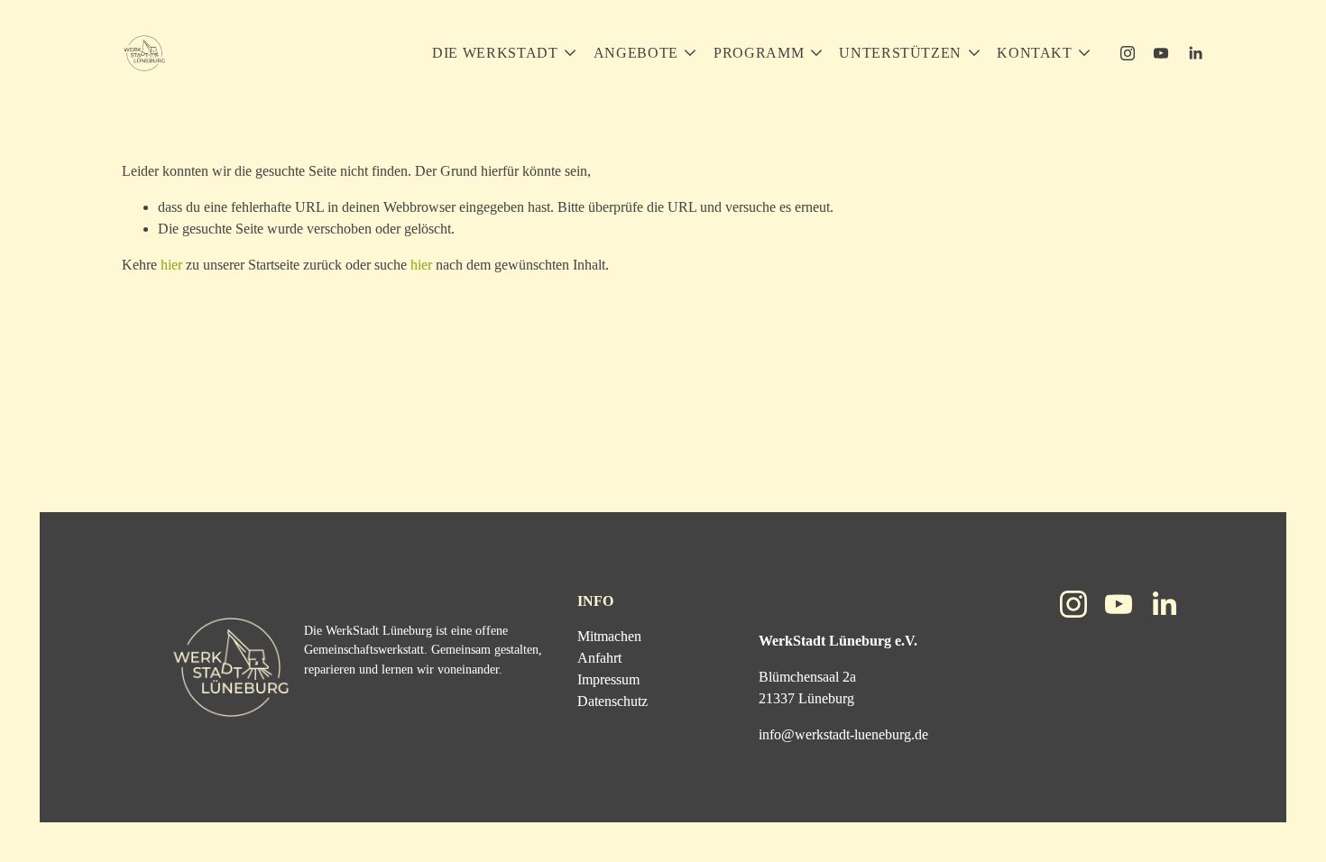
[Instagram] (1128, 53)
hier (171, 264)
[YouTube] (1161, 53)
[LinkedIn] (1195, 53)
